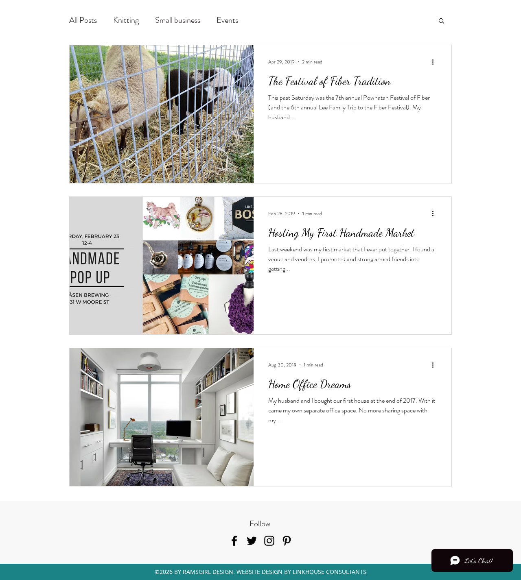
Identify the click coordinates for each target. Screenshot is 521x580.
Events (227, 20)
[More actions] (435, 62)
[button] (441, 21)
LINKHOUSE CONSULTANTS (329, 572)
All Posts (83, 20)
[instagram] (269, 540)
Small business (177, 20)
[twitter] (251, 540)
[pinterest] (286, 540)
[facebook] (234, 540)
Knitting (126, 20)
